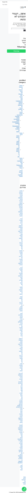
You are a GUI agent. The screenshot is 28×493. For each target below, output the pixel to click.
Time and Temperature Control (19, 164)
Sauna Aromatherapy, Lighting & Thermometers (15, 123)
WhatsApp (16, 51)
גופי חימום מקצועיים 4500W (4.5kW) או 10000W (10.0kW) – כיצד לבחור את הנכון (20, 461)
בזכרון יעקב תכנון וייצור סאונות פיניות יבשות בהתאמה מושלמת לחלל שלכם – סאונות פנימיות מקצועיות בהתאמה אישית (20, 419)
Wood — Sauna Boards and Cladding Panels (20, 172)
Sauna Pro (4, 2)
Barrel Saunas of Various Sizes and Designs (21, 90)
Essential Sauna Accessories (16, 118)
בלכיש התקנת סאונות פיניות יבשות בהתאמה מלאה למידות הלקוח (20, 196)
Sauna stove (21, 133)
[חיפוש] (24, 30)
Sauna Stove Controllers (20, 159)
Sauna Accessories (20, 114)
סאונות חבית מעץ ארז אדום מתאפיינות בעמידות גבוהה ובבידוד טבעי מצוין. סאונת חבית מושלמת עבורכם (20, 441)
